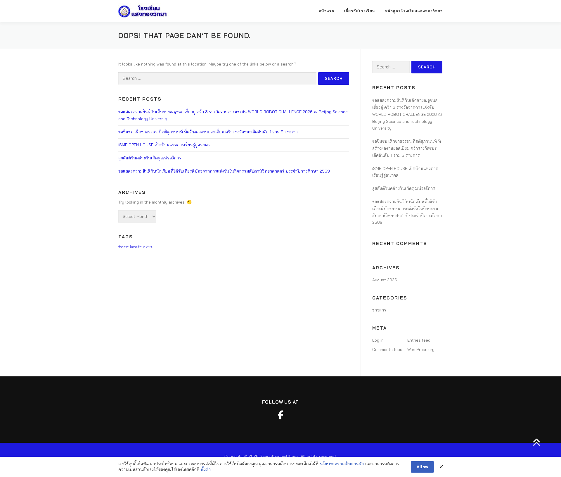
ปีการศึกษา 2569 (141, 247)
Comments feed (387, 349)
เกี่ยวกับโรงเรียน (359, 10)
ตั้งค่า (206, 469)
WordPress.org (420, 349)
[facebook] (280, 415)
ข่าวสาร (123, 247)
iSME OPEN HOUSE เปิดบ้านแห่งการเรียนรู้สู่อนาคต (164, 144)
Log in (378, 340)
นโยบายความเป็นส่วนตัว (342, 463)
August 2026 (384, 280)
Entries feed (418, 340)
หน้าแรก (326, 10)
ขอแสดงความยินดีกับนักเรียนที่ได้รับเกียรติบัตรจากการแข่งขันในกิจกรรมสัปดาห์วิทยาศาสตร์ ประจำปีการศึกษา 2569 (224, 171)
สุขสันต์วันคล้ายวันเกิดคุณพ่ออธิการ (149, 158)
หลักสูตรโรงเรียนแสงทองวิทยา (414, 10)
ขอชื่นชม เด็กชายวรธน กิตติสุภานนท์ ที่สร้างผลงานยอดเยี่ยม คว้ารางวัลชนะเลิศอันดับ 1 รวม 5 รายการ (208, 132)
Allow (422, 466)
